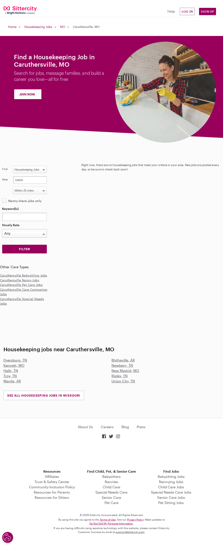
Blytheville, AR (123, 360)
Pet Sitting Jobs (171, 503)
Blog (125, 427)
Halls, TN (10, 370)
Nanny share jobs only (24, 201)
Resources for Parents (52, 492)
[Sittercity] (18, 9)
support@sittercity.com (130, 531)
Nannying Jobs (171, 482)
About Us (85, 427)
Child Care (111, 487)
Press (141, 427)
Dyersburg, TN (15, 360)
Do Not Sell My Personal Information (111, 523)
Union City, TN (123, 381)
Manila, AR (12, 381)
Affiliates (52, 476)
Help (171, 11)
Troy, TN (10, 376)
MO (62, 27)
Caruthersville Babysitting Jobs (23, 275)
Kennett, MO (13, 365)
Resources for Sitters (52, 497)
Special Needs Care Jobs (171, 492)
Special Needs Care (111, 492)
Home (12, 27)
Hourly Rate (10, 225)
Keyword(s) (10, 209)
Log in (187, 11)
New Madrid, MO (125, 370)
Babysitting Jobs (171, 476)
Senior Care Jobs (171, 497)
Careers (107, 427)
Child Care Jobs (171, 487)
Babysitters (111, 476)
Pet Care (111, 503)
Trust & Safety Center (51, 482)
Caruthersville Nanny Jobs (19, 280)
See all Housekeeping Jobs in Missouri (43, 395)
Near (5, 179)
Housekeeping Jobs (38, 27)
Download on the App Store (111, 454)
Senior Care (111, 497)
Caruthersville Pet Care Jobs (21, 285)
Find (5, 168)
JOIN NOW (27, 94)
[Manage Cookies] (7, 537)
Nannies (111, 482)
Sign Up (207, 11)
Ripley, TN (120, 376)
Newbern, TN (122, 365)
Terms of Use (108, 519)
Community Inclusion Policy (52, 487)
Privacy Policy (135, 519)
